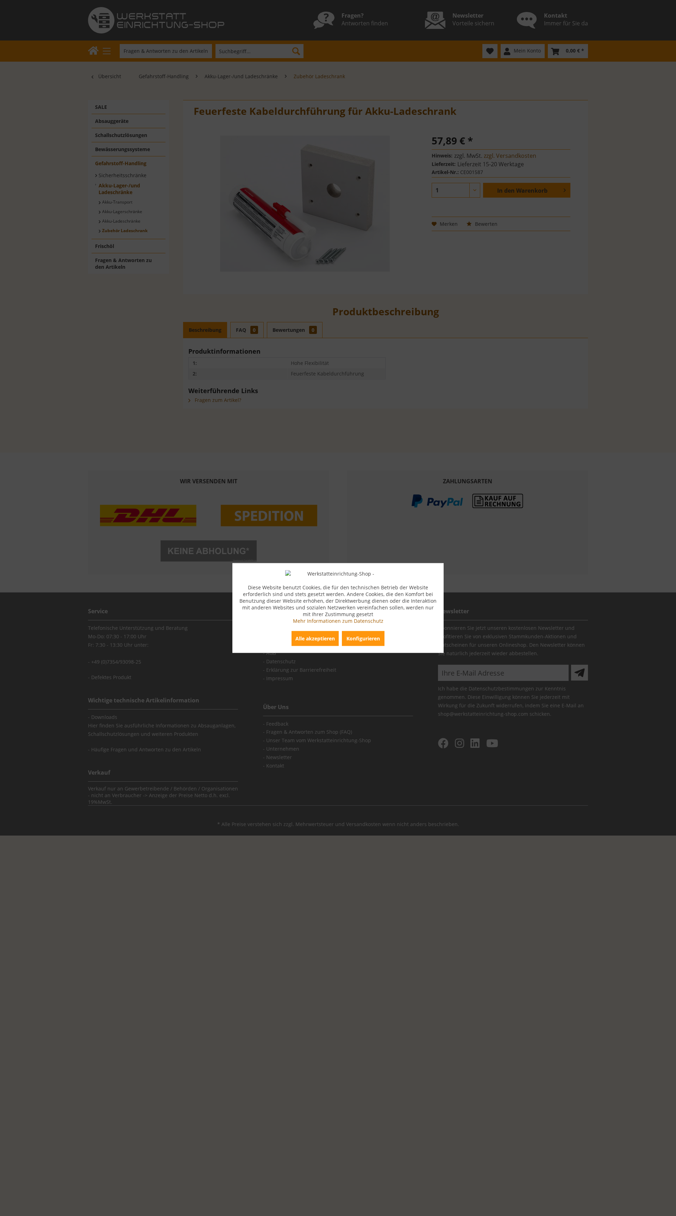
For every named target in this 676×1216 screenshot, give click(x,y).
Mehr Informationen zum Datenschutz (338, 621)
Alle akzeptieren (315, 638)
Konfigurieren (363, 638)
